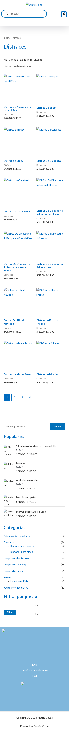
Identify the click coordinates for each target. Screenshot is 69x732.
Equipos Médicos (13, 570)
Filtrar (10, 612)
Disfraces (9, 542)
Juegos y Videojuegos (16, 587)
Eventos (8, 577)
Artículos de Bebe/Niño (17, 535)
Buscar (58, 426)
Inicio (6, 38)
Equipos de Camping (15, 564)
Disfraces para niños (21, 551)
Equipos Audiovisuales (16, 558)
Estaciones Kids (19, 581)
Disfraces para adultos (22, 546)
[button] (34, 22)
